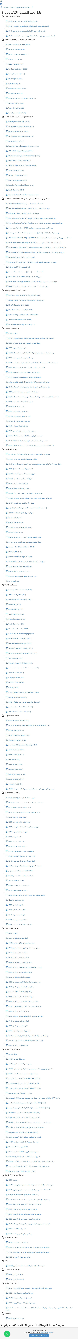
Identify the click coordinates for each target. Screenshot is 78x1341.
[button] (1, 2)
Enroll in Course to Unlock (39, 1335)
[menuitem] (1, 5)
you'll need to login (47, 1332)
